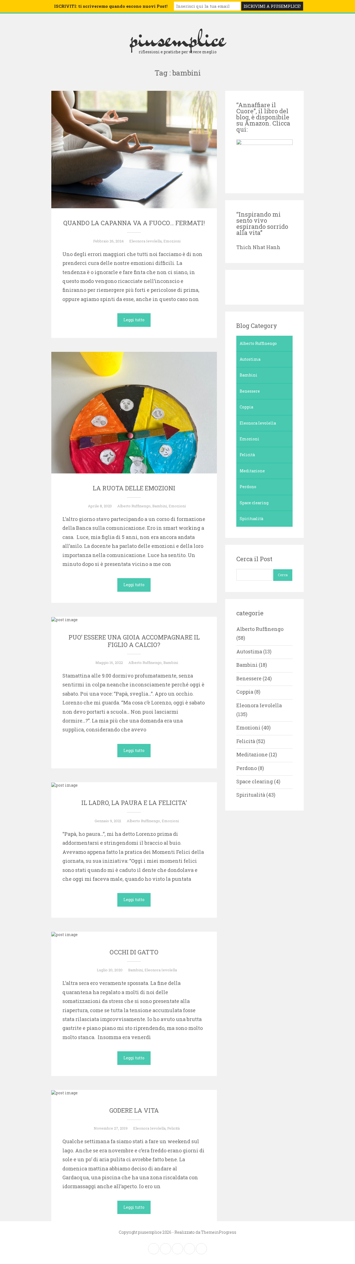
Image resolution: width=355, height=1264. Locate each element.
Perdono (248, 486)
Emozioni (172, 241)
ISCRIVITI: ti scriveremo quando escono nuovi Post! (111, 6)
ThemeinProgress (218, 1232)
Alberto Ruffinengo (134, 505)
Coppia (246, 407)
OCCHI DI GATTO (134, 952)
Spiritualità (251, 518)
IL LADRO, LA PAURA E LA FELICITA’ (134, 803)
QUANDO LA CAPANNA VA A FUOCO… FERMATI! (134, 223)
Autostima (250, 359)
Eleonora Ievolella (145, 241)
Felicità (173, 1128)
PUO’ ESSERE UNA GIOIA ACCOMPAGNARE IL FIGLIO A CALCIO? (134, 640)
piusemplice (177, 38)
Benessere (250, 391)
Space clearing (254, 502)
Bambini (159, 505)
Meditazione (252, 470)
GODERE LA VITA (134, 1110)
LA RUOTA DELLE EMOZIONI (134, 488)
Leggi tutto (133, 319)
